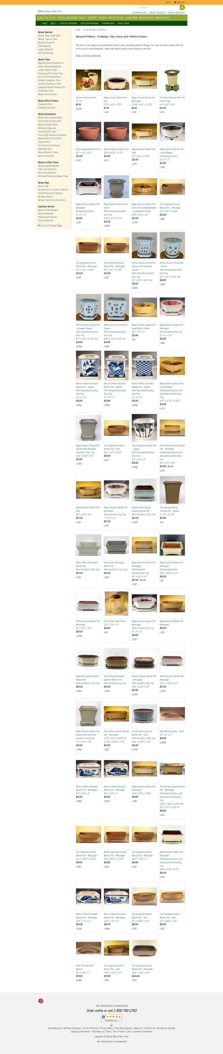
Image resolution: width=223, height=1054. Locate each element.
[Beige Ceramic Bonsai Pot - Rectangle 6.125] (144, 80)
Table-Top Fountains (47, 169)
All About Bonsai (45, 196)
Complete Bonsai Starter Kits (51, 87)
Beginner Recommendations (50, 62)
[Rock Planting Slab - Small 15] (172, 713)
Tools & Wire (44, 141)
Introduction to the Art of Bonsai (53, 189)
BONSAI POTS (162, 17)
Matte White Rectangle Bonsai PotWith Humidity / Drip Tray (87, 566)
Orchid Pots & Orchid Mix (49, 121)
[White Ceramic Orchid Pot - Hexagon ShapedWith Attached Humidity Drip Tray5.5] (88, 307)
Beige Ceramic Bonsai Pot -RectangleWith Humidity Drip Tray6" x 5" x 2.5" (172, 330)
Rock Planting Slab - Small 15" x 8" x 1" (172, 733)
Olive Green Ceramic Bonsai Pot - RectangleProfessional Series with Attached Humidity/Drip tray (172, 454)
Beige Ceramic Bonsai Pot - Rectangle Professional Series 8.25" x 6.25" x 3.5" (172, 568)
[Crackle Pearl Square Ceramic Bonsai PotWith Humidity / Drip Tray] (144, 490)
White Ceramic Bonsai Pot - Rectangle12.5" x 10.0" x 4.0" (172, 680)
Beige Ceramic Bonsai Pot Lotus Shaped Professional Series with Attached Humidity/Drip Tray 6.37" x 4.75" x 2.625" (171, 392)
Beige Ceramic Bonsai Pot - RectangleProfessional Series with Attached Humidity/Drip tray (172, 860)
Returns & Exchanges (47, 210)
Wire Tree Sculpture (47, 172)
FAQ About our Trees (101, 1031)
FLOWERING (131, 17)
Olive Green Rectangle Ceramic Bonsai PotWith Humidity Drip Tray (115, 680)
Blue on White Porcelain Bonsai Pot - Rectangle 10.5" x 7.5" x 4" (87, 917)
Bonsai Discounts (46, 42)
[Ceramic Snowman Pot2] (88, 80)
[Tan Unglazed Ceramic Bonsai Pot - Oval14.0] (116, 948)
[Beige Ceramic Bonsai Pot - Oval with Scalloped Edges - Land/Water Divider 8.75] (144, 186)
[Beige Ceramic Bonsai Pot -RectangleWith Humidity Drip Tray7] (116, 490)
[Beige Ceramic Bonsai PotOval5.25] (116, 80)
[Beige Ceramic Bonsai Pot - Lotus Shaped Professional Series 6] (172, 131)
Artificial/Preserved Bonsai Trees (53, 176)
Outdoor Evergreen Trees (49, 80)
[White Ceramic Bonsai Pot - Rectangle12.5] (172, 658)
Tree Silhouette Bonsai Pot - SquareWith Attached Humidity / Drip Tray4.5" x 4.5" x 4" (144, 452)
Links (128, 1031)
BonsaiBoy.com (55, 1028)
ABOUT (53, 23)
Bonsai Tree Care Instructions (51, 200)
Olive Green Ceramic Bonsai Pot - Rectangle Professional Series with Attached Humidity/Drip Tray (172, 797)
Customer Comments (142, 1031)
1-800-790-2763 (46, 17)
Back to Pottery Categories (88, 55)
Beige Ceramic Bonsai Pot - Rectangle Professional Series (88, 209)
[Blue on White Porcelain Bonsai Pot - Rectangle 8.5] (88, 769)
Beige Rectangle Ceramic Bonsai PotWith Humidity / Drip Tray (87, 680)
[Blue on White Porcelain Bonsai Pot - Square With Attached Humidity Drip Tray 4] (88, 366)
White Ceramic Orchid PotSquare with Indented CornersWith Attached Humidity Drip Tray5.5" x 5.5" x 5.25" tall (143, 271)
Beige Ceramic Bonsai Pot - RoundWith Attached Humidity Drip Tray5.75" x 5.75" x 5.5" (116, 211)
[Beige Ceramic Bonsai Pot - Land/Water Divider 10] (144, 307)
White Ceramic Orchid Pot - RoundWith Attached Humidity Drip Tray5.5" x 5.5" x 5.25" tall (171, 269)
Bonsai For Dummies (47, 94)
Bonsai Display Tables (48, 124)
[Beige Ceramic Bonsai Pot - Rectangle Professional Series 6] (88, 186)
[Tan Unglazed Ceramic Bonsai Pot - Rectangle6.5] (172, 186)
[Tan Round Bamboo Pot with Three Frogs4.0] (172, 80)
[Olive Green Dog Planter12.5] (116, 603)
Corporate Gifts (45, 104)
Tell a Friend (118, 1031)
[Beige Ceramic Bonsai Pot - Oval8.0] (88, 490)
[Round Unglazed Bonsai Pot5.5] (88, 131)
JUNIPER (92, 17)
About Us (138, 1028)
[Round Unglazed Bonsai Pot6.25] (116, 131)
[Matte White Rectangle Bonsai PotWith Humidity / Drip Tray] (88, 545)
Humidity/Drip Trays (47, 131)
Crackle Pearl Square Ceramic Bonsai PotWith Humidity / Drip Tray (143, 511)
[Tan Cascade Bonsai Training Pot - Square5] (172, 490)
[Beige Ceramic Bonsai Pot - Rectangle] (172, 603)
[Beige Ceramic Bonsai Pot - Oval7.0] (144, 131)
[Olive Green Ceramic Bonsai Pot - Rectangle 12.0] (116, 713)
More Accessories (46, 155)
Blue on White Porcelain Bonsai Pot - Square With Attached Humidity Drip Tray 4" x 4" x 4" (87, 390)
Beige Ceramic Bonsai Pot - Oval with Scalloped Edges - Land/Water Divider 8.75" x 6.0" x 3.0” (144, 209)
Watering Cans (44, 148)
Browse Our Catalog (166, 1028)
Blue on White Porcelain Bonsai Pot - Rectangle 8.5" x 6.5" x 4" (87, 790)
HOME (44, 23)
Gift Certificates (45, 52)
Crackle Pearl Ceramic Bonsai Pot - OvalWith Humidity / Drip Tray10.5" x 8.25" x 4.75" (143, 736)
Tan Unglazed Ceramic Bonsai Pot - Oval (114, 449)
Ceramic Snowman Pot (86, 99)
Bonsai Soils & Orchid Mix (50, 138)
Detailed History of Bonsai (50, 193)
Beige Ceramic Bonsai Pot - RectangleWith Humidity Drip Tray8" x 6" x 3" (144, 626)
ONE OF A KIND (115, 17)
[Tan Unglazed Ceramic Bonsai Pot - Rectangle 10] (88, 834)
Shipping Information (47, 217)
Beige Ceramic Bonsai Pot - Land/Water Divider (144, 328)
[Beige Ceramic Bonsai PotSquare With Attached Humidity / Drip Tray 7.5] (88, 713)
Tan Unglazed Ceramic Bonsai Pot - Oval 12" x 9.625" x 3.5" (142, 917)
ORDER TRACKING (157, 12)
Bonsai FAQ (43, 186)
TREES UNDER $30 (67, 17)
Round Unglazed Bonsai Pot (88, 151)
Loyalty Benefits (45, 49)
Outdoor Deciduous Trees (49, 83)
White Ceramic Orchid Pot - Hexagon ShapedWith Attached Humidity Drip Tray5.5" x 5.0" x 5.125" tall (88, 331)
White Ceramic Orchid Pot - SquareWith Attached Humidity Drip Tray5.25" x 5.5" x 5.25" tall (116, 331)
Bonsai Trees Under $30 (49, 35)
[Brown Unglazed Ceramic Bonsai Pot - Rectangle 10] (116, 834)
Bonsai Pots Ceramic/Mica (50, 117)
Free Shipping (44, 46)
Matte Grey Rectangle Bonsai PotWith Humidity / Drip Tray (115, 566)
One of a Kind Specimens (49, 76)
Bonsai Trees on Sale (47, 39)
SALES (82, 17)
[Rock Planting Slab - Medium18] (88, 948)
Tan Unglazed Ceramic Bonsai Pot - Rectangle (170, 208)
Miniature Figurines (47, 128)
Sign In (168, 2)
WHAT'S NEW (123, 23)
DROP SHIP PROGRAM (89, 23)
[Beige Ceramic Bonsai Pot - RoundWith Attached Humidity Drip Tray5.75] (116, 186)
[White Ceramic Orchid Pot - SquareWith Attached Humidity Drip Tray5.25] (116, 307)
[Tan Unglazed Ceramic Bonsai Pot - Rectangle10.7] (144, 834)
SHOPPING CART (139, 12)
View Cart (181, 2)
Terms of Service (45, 220)
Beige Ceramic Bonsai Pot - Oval (144, 153)
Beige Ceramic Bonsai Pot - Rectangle (144, 101)
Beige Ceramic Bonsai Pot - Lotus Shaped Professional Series (172, 154)
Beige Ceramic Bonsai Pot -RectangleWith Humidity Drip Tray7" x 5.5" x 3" (116, 512)
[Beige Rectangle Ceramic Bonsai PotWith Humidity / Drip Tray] (88, 658)
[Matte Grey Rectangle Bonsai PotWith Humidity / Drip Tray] (116, 545)
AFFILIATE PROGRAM (68, 23)
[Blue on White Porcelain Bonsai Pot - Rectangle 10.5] (88, 896)
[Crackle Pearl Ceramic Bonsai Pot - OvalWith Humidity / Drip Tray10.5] (144, 713)
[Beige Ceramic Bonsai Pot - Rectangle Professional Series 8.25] (172, 545)
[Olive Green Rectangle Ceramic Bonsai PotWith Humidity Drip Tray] (116, 658)
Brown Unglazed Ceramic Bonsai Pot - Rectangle (115, 855)
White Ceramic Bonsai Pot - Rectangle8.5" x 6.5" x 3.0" (88, 625)
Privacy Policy (106, 1028)
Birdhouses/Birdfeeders (48, 165)
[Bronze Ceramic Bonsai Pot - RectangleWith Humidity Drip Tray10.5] (144, 658)
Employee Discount (46, 107)
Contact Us (149, 1028)
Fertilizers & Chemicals (49, 145)
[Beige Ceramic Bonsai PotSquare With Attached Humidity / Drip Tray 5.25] (88, 428)
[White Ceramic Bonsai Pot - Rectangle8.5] (88, 603)
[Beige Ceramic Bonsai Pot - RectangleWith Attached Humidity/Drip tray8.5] (144, 545)
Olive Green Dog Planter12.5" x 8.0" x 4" (115, 623)
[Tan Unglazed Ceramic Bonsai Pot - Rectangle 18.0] (144, 948)
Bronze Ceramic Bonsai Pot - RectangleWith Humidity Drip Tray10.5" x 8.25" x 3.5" (144, 681)
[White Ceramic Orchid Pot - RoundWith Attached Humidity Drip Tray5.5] (172, 245)
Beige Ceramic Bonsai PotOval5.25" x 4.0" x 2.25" (115, 101)
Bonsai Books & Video (48, 152)
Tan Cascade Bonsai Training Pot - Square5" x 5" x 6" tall (169, 511)
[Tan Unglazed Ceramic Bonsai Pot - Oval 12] (144, 896)
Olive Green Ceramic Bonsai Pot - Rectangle (116, 736)
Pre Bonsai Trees (45, 90)
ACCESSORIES (146, 17)
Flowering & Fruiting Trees (50, 73)
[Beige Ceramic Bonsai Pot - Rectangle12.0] (144, 769)
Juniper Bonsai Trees (47, 69)
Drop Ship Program (123, 1028)
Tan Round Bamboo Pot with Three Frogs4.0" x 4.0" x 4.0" (172, 101)
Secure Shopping (45, 213)
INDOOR (102, 17)
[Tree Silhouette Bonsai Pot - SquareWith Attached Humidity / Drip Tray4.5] (144, 428)
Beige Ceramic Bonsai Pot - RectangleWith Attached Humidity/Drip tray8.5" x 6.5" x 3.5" (144, 569)
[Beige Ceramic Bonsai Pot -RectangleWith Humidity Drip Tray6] (172, 307)
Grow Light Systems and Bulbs (52, 135)
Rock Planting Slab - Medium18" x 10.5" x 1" (85, 969)
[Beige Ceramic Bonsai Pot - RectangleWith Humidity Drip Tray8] (144, 603)
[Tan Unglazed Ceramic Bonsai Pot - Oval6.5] (116, 428)
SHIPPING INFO (108, 23)
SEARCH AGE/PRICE (176, 12)
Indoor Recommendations (49, 66)
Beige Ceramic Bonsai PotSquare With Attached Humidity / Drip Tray (87, 451)
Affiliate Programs (72, 1028)
